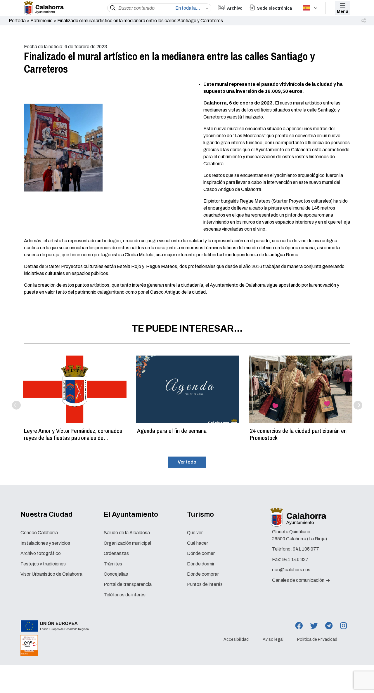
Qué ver (195, 532)
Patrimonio (41, 20)
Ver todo (187, 461)
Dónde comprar (203, 574)
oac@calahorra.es (291, 569)
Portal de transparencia (128, 584)
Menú (342, 11)
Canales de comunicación (298, 580)
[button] (364, 21)
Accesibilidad (236, 639)
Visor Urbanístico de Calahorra (51, 574)
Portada (17, 20)
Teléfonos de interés (125, 594)
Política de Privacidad (317, 639)
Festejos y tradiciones (43, 563)
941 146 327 (295, 559)
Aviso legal (273, 639)
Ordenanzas (116, 553)
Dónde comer (201, 553)
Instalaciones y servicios (45, 543)
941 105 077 (306, 548)
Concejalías (116, 574)
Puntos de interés (205, 584)
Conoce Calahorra (39, 532)
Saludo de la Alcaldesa (127, 532)
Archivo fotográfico (40, 553)
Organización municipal (127, 543)
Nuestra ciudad (46, 514)
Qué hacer (197, 543)
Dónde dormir (200, 563)
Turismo (200, 514)
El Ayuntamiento (131, 514)
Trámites (113, 563)
